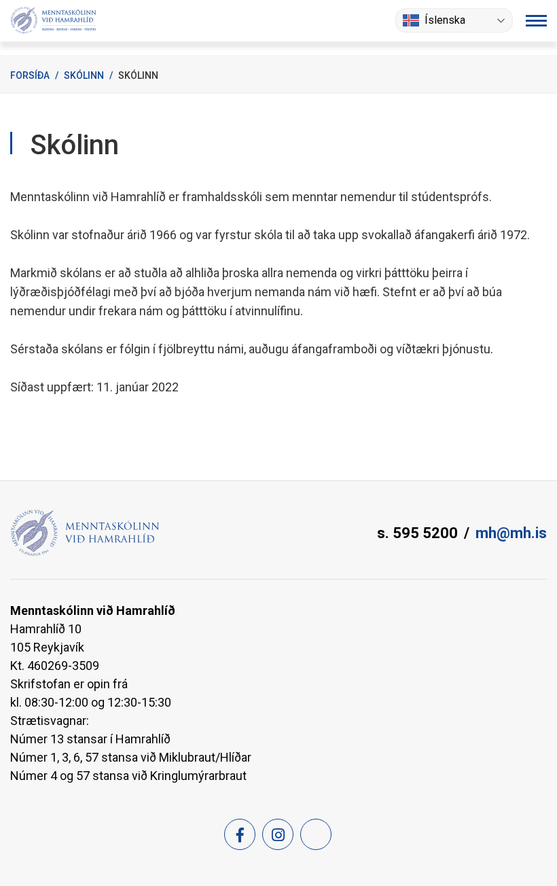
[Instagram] (277, 834)
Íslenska (445, 20)
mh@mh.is (511, 533)
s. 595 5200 (417, 533)
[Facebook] (239, 834)
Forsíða (30, 75)
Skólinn (84, 75)
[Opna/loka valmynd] (536, 20)
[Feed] (315, 834)
